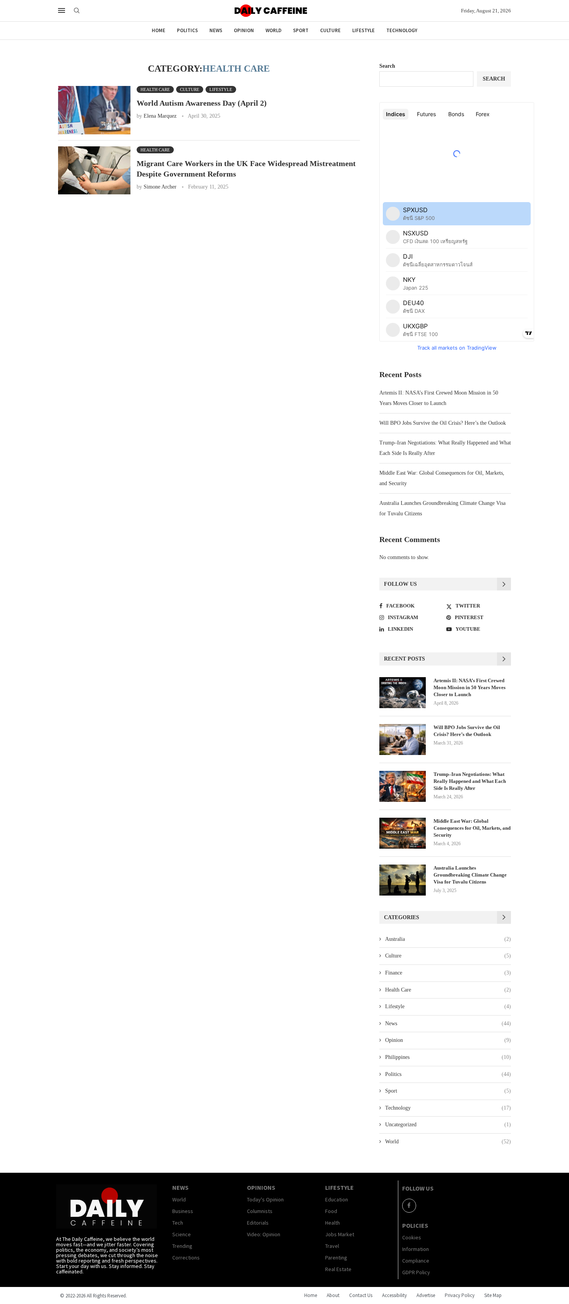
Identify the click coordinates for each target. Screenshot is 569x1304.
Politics (187, 30)
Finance (448, 973)
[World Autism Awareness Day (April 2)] (94, 110)
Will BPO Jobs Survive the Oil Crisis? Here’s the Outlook (442, 423)
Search (387, 66)
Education (336, 1199)
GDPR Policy (416, 1272)
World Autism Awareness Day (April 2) (202, 103)
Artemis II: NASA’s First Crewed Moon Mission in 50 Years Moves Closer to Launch (470, 687)
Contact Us (360, 1295)
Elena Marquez (160, 116)
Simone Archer (160, 187)
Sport (300, 30)
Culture (330, 30)
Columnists (260, 1211)
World (273, 30)
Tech (177, 1222)
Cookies (411, 1237)
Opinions (261, 1187)
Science (181, 1234)
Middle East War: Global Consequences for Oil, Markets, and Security (472, 828)
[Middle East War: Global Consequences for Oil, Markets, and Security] (402, 833)
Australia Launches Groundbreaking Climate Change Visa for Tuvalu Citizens (470, 875)
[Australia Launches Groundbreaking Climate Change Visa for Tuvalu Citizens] (402, 880)
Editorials (258, 1222)
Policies (415, 1225)
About (333, 1295)
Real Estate (338, 1269)
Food (331, 1211)
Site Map (493, 1295)
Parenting (336, 1257)
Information (415, 1249)
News (215, 30)
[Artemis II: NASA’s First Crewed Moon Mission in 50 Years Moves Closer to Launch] (402, 692)
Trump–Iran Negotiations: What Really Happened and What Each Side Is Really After (470, 781)
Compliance (415, 1260)
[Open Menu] (61, 10)
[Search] (77, 11)
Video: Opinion (263, 1234)
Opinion (244, 30)
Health (332, 1222)
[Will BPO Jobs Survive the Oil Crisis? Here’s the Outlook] (402, 739)
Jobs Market (339, 1234)
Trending (182, 1246)
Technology (401, 30)
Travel (332, 1246)
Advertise (425, 1295)
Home (158, 30)
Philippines (448, 1057)
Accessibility (394, 1295)
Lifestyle (363, 30)
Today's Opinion (265, 1199)
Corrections (186, 1257)
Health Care (448, 990)
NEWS (180, 1187)
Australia (448, 939)
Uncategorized (448, 1124)
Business (182, 1211)
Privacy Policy (460, 1295)
